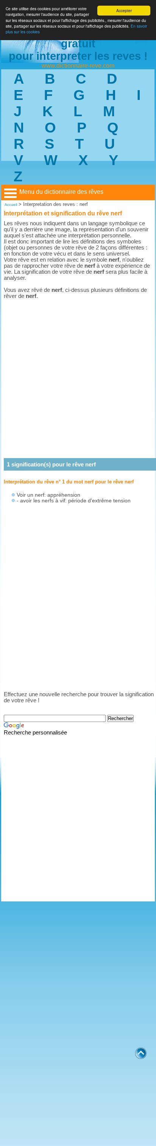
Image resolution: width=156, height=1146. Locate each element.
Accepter (124, 10)
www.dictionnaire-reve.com (78, 65)
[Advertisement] (78, 379)
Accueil (11, 205)
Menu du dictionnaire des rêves (61, 192)
